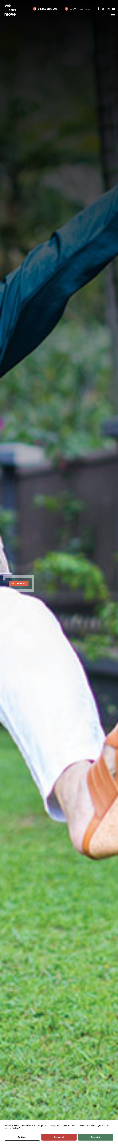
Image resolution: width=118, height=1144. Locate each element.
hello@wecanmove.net (80, 8)
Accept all (96, 1137)
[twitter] (103, 9)
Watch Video (18, 583)
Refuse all (59, 1137)
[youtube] (113, 9)
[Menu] (113, 16)
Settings (22, 1137)
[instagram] (108, 9)
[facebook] (98, 9)
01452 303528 (48, 9)
